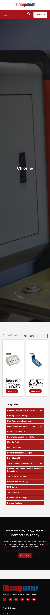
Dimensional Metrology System (24, 426)
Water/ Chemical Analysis (24, 482)
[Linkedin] (28, 599)
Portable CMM (13, 458)
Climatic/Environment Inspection (24, 410)
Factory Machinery (24, 503)
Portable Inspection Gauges (24, 453)
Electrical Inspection (24, 431)
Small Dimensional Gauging (24, 463)
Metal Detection (14, 448)
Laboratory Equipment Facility (20, 437)
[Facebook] (4, 599)
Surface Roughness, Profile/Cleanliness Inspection (24, 470)
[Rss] (22, 599)
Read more (12, 391)
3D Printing (12, 487)
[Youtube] (34, 599)
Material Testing (24, 442)
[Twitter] (10, 599)
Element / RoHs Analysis (18, 498)
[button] (5, 15)
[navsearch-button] (28, 14)
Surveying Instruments (17, 476)
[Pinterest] (16, 599)
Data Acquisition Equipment (24, 421)
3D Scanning (13, 492)
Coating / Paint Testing (24, 415)
